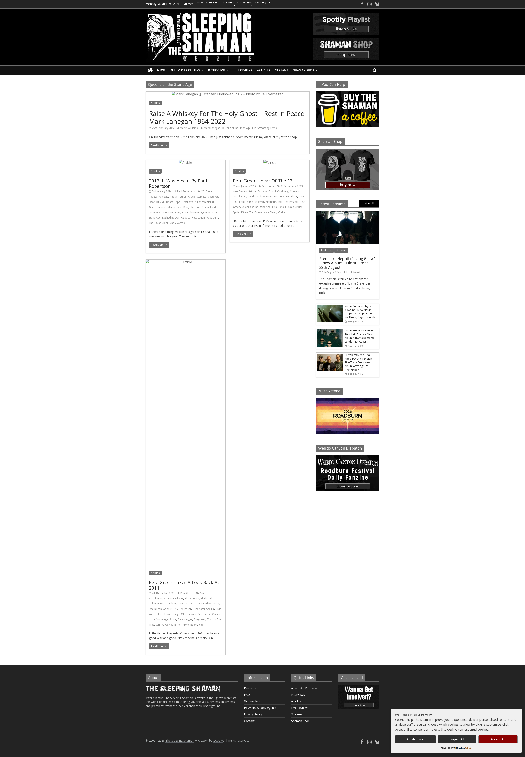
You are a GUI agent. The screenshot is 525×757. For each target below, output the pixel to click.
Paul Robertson (186, 191)
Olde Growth (188, 614)
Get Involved (252, 701)
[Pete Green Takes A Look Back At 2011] (185, 262)
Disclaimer (251, 688)
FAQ (247, 695)
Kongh (175, 614)
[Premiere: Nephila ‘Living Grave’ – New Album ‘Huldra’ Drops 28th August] (347, 213)
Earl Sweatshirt (205, 202)
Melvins (195, 207)
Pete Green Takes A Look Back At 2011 (184, 585)
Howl (167, 614)
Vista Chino (270, 212)
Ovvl (170, 212)
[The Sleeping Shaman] (150, 70)
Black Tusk (207, 598)
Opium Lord (209, 207)
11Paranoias (288, 186)
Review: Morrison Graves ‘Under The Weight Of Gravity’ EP (232, 4)
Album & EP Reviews (185, 70)
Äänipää (163, 196)
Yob (201, 624)
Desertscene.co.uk (203, 609)
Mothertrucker (274, 202)
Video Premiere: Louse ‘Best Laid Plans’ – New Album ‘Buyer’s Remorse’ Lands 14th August (360, 336)
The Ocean (255, 212)
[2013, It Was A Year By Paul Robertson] (185, 162)
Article (191, 196)
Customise (415, 739)
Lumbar (161, 207)
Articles (263, 70)
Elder (294, 196)
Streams (281, 70)
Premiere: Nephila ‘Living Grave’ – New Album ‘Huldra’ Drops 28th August (347, 263)
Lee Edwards (353, 272)
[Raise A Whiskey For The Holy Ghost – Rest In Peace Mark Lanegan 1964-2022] (227, 94)
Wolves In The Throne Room (181, 624)
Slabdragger (185, 619)
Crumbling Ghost (175, 603)
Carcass (201, 196)
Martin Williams (189, 128)
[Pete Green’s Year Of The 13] (269, 162)
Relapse (185, 217)
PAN (177, 212)
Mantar (172, 207)
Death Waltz (189, 202)
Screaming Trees (267, 128)
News (161, 70)
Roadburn (212, 217)
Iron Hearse (246, 202)
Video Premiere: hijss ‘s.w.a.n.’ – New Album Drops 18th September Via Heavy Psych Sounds (360, 311)
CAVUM (218, 740)
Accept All (498, 739)
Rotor (173, 619)
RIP (254, 128)
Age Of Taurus (178, 196)
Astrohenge (155, 598)
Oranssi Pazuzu (158, 212)
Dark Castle (193, 603)
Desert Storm (282, 196)
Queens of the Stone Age (236, 128)
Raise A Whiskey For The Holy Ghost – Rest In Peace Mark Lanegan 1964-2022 (226, 117)
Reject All (457, 739)
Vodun (282, 212)
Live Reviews (242, 70)
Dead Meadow (256, 196)
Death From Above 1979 (163, 609)
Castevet (213, 196)
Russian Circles (293, 207)
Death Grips (173, 202)
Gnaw (152, 207)
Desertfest (185, 609)
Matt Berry (184, 207)
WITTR (159, 624)
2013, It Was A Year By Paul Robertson (178, 183)
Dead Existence (210, 603)
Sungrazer (199, 619)
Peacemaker (291, 202)
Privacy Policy (253, 714)
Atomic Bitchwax (173, 598)
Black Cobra (192, 598)
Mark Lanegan (212, 128)
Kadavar (259, 202)
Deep (269, 196)
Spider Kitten (240, 212)
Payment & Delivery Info (260, 708)
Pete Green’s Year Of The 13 (263, 181)
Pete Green (268, 186)
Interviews (216, 70)
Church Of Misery (278, 191)
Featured (326, 250)
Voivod (181, 223)
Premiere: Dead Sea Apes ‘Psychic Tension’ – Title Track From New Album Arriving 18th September (359, 362)
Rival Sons (278, 207)
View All (369, 203)
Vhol (172, 223)
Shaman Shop (303, 70)
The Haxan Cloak (158, 223)
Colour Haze (156, 603)
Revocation (198, 217)
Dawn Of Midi (156, 202)
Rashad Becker (170, 217)
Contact (249, 721)
